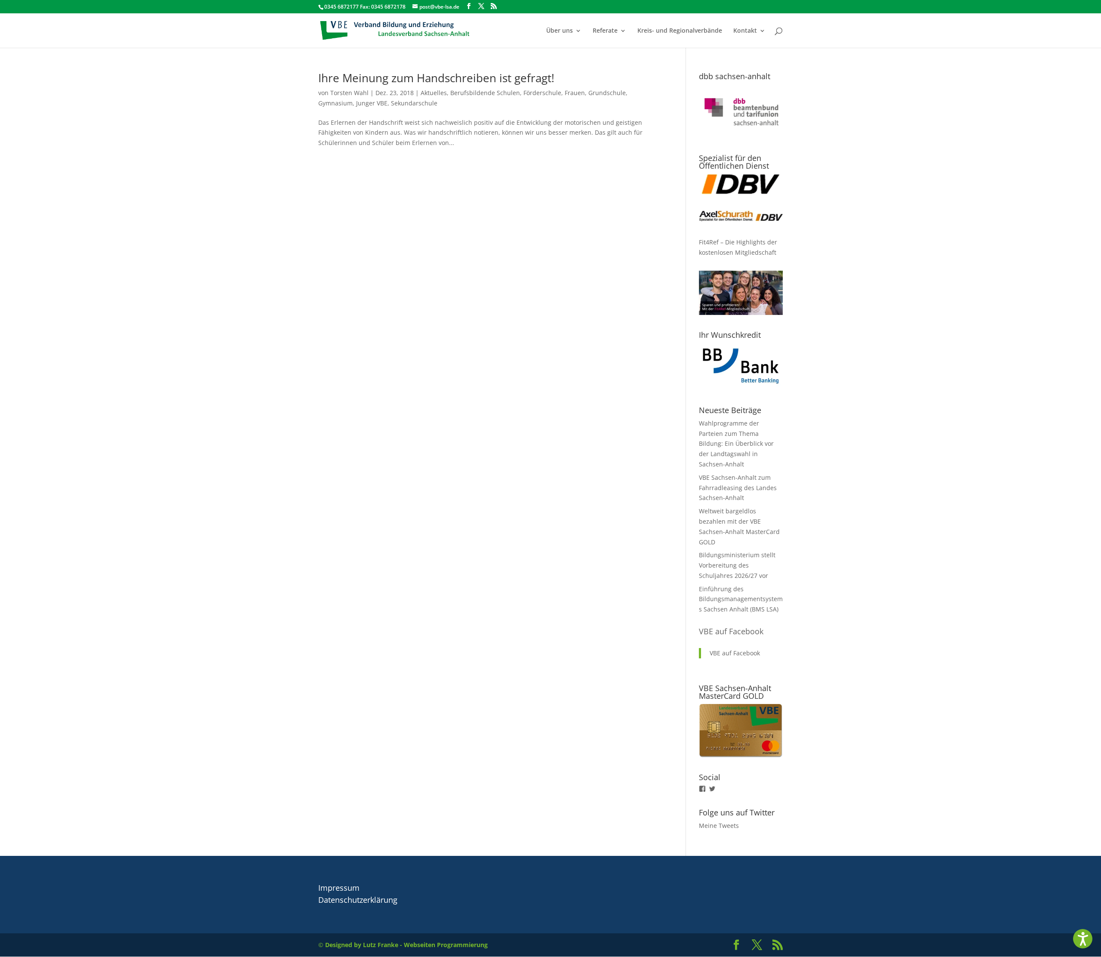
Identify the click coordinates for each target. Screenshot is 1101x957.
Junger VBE (372, 103)
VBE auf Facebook (731, 631)
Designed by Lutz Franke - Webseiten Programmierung (406, 945)
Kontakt (745, 31)
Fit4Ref (709, 242)
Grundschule (607, 93)
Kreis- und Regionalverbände (679, 31)
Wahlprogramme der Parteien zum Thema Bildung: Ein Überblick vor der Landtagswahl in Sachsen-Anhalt (736, 443)
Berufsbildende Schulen (485, 93)
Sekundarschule (414, 103)
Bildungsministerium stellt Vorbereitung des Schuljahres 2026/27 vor (737, 565)
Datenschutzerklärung (357, 900)
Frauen (575, 93)
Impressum (339, 888)
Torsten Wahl (349, 93)
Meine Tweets (719, 825)
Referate (605, 31)
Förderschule (542, 93)
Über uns (559, 31)
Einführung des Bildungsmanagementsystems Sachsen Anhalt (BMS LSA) (741, 599)
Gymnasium (335, 103)
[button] (1082, 938)
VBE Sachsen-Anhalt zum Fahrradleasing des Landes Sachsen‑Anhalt (738, 487)
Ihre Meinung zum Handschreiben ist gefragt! (436, 78)
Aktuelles (434, 93)
